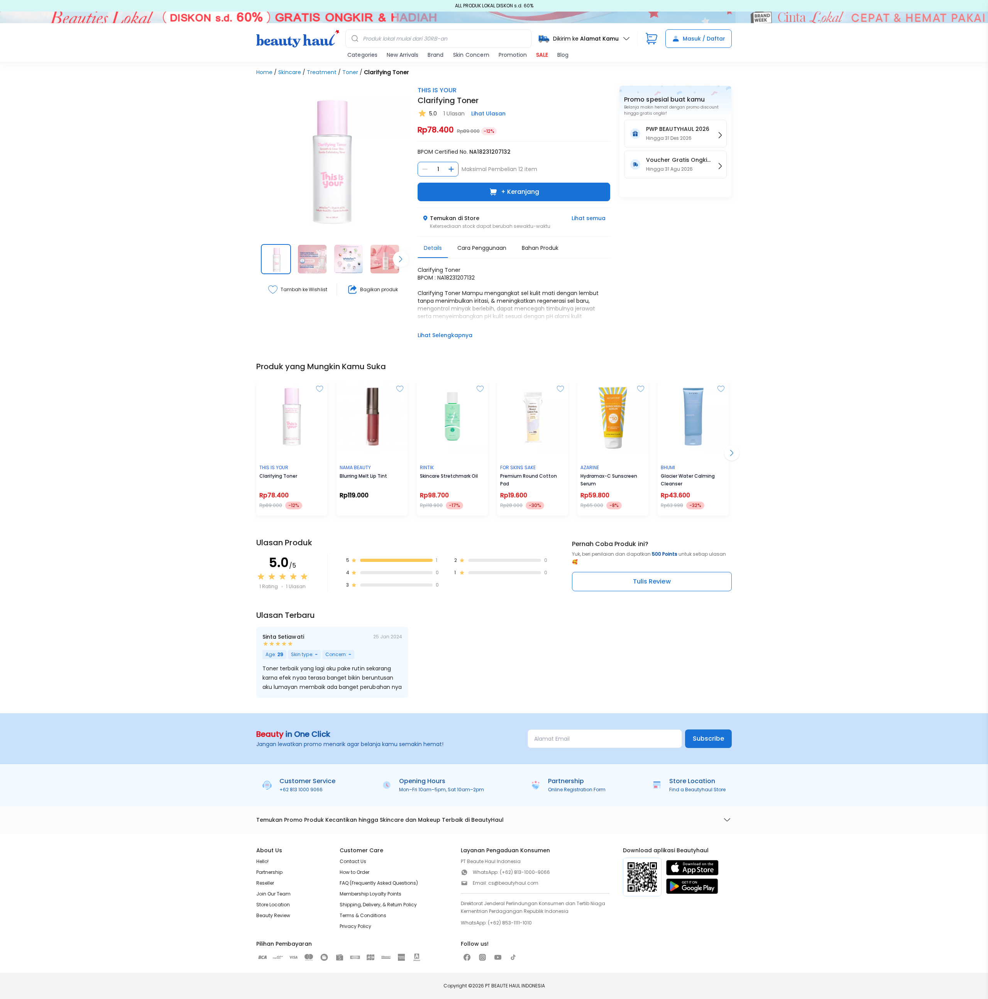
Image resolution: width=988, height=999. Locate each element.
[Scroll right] (400, 259)
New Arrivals (402, 55)
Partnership (269, 872)
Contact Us (353, 861)
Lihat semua (589, 218)
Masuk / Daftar (704, 38)
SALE (542, 55)
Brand (435, 55)
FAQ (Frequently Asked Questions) (379, 883)
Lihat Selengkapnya (445, 335)
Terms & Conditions (363, 915)
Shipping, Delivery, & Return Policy (378, 904)
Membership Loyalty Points (370, 893)
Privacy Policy (355, 926)
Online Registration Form (577, 789)
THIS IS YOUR (437, 90)
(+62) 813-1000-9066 (525, 872)
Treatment (322, 72)
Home (264, 72)
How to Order (354, 872)
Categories (362, 55)
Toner (350, 72)
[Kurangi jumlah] (425, 169)
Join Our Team (273, 893)
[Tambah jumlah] (451, 169)
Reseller (265, 883)
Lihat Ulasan (488, 113)
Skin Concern (471, 55)
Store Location (273, 904)
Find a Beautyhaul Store (697, 789)
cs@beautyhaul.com (513, 883)
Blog (562, 55)
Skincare (289, 72)
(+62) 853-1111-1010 (510, 922)
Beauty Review (273, 915)
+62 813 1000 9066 (301, 789)
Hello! (262, 861)
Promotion (513, 55)
